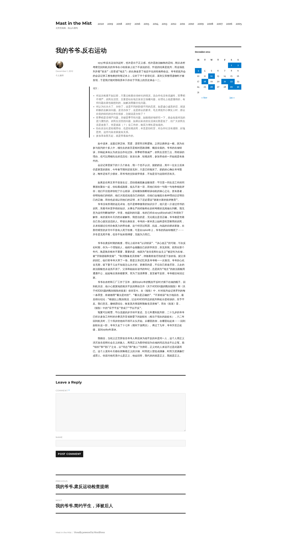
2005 (239, 23)
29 (231, 87)
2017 (128, 23)
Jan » (232, 97)
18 (205, 81)
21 (225, 81)
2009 (200, 23)
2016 (137, 23)
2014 (155, 23)
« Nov (204, 97)
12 (211, 76)
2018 (119, 23)
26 (211, 87)
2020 (101, 23)
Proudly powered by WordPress (89, 532)
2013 (164, 23)
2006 (229, 23)
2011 (182, 23)
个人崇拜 (60, 75)
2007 (220, 23)
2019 (110, 23)
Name (59, 437)
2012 (173, 23)
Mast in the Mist (74, 23)
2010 (191, 23)
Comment (63, 390)
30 (238, 87)
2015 (146, 23)
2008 (210, 23)
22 (231, 81)
